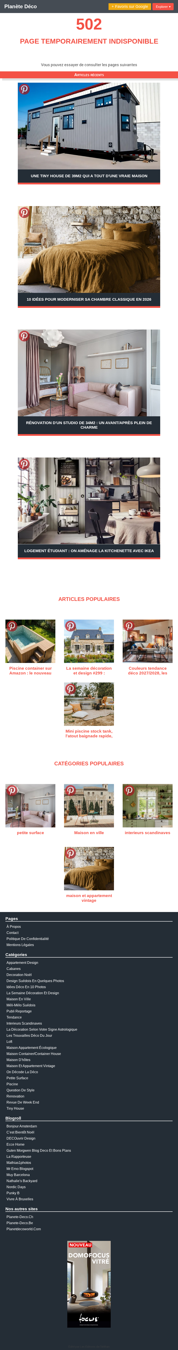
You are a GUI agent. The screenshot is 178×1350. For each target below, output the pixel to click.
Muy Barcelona (18, 1175)
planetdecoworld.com (24, 1229)
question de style (21, 1090)
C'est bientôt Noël (20, 1132)
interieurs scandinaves (24, 1023)
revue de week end (23, 1102)
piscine (12, 1084)
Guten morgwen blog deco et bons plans (39, 1150)
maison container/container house (34, 1054)
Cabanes (14, 969)
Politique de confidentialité (28, 939)
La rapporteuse (19, 1156)
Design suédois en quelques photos (35, 981)
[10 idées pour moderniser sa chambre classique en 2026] (89, 249)
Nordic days (16, 1187)
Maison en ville (19, 999)
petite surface (17, 1078)
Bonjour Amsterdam (22, 1126)
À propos (14, 926)
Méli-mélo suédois (21, 1005)
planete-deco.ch (20, 1217)
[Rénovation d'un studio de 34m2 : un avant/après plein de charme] (89, 373)
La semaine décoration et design (33, 993)
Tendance (14, 1017)
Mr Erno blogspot (20, 1169)
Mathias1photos (19, 1163)
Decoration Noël (19, 975)
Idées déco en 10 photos (26, 987)
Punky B (13, 1193)
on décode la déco (22, 1072)
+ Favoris (130, 6)
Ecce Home (16, 1144)
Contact (12, 933)
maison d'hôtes (18, 1060)
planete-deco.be (20, 1223)
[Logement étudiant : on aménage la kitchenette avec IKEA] (89, 501)
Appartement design (22, 963)
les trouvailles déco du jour (29, 1035)
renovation (15, 1096)
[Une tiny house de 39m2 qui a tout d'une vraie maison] (89, 126)
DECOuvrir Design (21, 1138)
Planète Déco (20, 6)
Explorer (163, 6)
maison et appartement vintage (31, 1066)
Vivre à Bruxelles (20, 1199)
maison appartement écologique (32, 1048)
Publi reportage (19, 1011)
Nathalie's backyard (22, 1181)
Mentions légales (20, 945)
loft (9, 1041)
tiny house (15, 1108)
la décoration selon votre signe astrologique (42, 1029)
